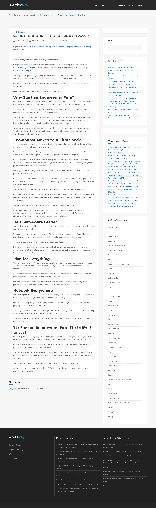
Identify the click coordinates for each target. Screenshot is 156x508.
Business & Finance (114, 232)
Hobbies (111, 292)
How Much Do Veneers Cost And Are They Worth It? (123, 451)
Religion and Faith (114, 370)
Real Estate (112, 357)
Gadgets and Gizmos (115, 278)
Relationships (112, 366)
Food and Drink (113, 273)
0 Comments (62, 41)
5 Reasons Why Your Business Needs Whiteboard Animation (121, 472)
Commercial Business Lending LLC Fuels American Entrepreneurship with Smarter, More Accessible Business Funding (123, 203)
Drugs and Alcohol (114, 255)
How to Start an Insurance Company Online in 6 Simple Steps (123, 480)
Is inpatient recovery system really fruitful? (120, 486)
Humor (110, 301)
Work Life (111, 412)
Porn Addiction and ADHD (117, 178)
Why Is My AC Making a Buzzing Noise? (122, 67)
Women (110, 407)
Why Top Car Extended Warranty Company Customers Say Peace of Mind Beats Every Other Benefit (123, 189)
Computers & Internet (115, 250)
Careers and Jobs (114, 236)
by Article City (38, 41)
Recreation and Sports (115, 361)
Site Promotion (113, 389)
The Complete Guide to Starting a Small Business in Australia (74, 474)
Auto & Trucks (113, 227)
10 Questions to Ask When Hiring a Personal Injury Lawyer (74, 467)
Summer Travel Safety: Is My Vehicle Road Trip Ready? (77, 484)
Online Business (113, 329)
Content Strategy (16, 445)
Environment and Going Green (118, 264)
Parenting (111, 333)
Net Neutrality (109, 467)
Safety (110, 375)
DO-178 (61, 205)
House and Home (114, 296)
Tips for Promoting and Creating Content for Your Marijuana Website (78, 452)
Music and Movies (114, 324)
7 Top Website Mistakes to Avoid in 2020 (119, 456)
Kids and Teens (113, 306)
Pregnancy (111, 352)
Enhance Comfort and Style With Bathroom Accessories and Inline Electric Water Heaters (78, 445)
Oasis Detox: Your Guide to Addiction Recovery (74, 480)
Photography (112, 343)
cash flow (68, 274)
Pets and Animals (114, 338)
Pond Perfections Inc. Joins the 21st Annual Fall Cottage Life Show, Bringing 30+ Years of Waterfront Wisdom (125, 150)
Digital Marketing (16, 449)
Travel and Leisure (114, 398)
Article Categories (29, 15)
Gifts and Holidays (114, 283)
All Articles (13, 458)
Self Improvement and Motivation (119, 380)
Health (110, 287)
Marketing (111, 315)
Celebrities (111, 241)
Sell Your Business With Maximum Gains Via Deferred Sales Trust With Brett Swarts (77, 489)
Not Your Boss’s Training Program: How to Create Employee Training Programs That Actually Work (122, 461)
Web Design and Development (118, 403)
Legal (110, 310)
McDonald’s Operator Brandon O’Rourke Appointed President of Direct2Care (75, 459)
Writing (110, 417)
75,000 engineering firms (27, 67)
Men (109, 320)
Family (110, 269)
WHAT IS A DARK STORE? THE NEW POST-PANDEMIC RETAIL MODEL (123, 445)
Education (111, 259)
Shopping (111, 384)
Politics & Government (115, 347)
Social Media (112, 393)
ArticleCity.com (14, 15)
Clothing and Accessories (116, 246)
